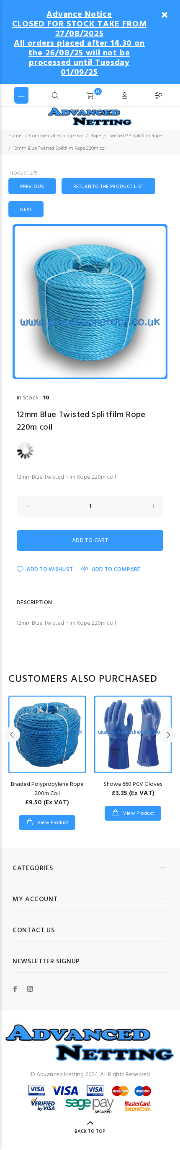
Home (14, 136)
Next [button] (168, 735)
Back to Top (90, 1131)
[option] (90, 301)
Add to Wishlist (49, 569)
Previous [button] (12, 735)
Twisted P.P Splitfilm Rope (135, 136)
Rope (95, 136)
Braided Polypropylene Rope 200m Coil (47, 789)
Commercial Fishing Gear (56, 136)
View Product (52, 823)
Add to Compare (116, 569)
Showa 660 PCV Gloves (133, 784)
